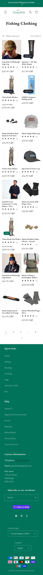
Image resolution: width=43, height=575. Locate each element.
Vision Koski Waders (10, 97)
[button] (6, 12)
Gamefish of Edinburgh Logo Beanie (11, 276)
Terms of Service (11, 444)
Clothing (8, 373)
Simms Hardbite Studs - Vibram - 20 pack (31, 240)
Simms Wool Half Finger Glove (31, 312)
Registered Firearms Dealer (16, 414)
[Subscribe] (35, 497)
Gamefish (17, 571)
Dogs (7, 379)
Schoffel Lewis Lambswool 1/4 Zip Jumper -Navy (9, 204)
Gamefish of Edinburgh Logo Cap (11, 63)
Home (7, 355)
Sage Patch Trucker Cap (31, 169)
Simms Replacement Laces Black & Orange (10, 312)
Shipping (8, 426)
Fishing (8, 361)
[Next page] (21, 338)
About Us (8, 408)
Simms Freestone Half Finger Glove (30, 203)
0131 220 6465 (22, 460)
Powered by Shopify (27, 571)
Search (7, 420)
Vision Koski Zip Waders (11, 239)
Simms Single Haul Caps (31, 133)
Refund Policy (10, 432)
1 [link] (6, 332)
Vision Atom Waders (10, 169)
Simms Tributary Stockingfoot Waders (29, 276)
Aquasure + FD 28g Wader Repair (29, 63)
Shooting (8, 367)
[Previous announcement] (4, 3)
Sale (6, 391)
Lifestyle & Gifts (11, 385)
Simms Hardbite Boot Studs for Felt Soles (10, 134)
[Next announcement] (38, 3)
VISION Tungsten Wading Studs (29, 98)
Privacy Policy (10, 438)
